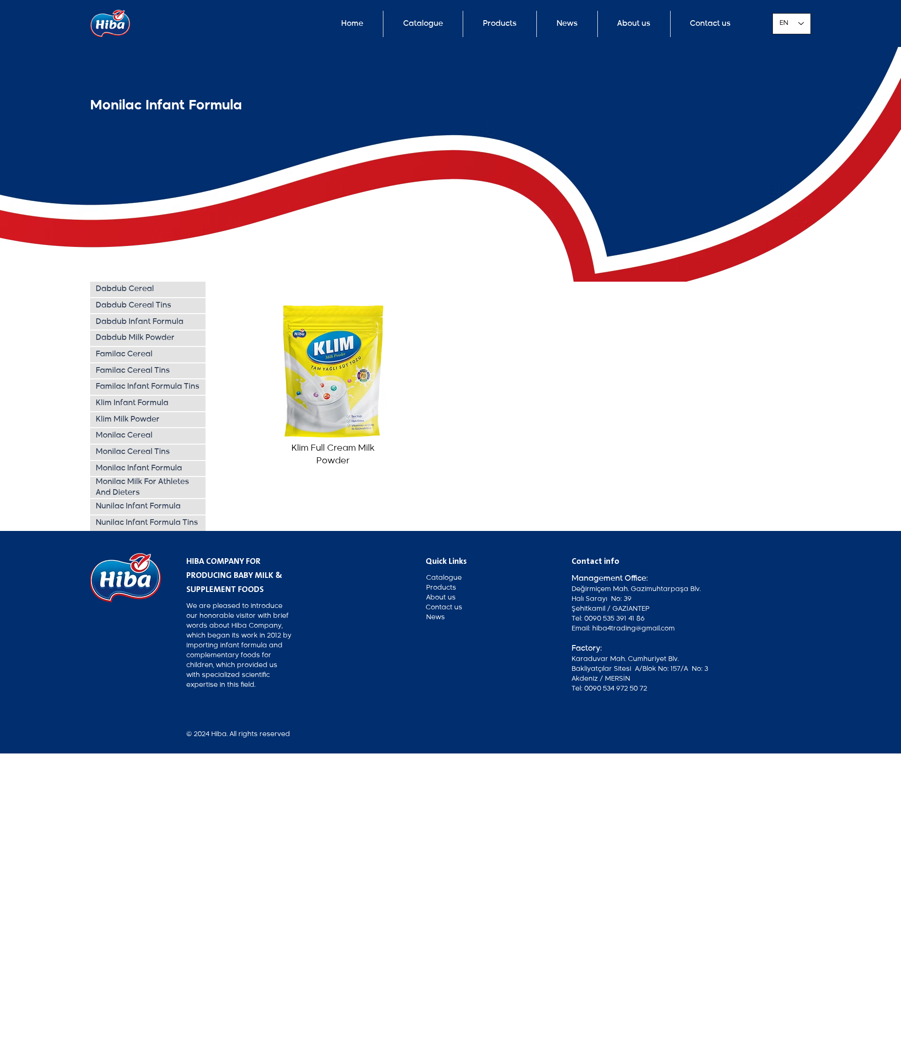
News (435, 617)
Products (441, 587)
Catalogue (444, 578)
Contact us (444, 607)
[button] (567, 24)
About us (441, 597)
